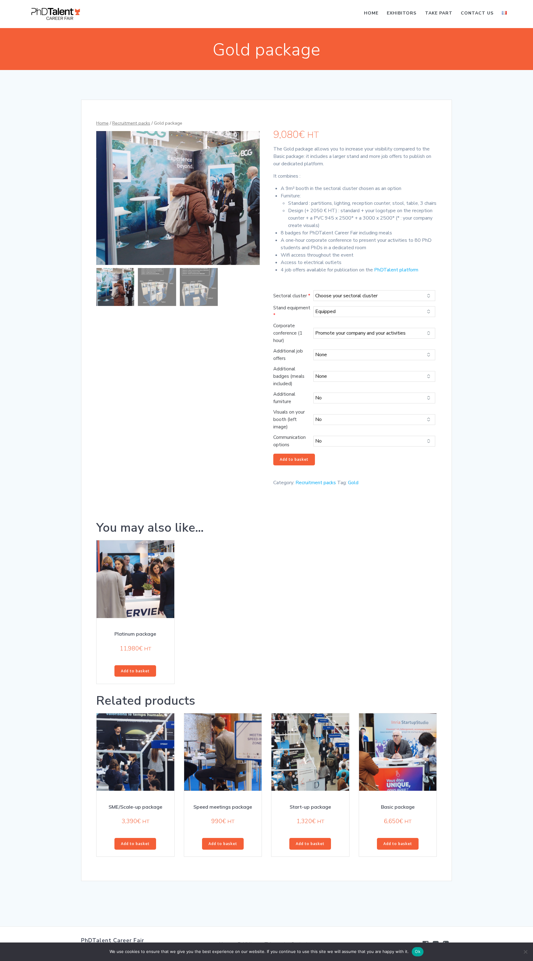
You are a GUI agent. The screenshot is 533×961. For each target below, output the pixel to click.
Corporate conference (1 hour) (287, 333)
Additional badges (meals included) (288, 376)
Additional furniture (284, 398)
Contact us (477, 13)
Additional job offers (288, 354)
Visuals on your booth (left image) (289, 419)
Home (371, 13)
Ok (417, 951)
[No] (525, 952)
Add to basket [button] (135, 671)
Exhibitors (401, 13)
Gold (353, 482)
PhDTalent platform (396, 269)
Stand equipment (291, 311)
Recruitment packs (131, 123)
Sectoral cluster (291, 296)
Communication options (289, 441)
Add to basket (294, 459)
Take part (438, 13)
